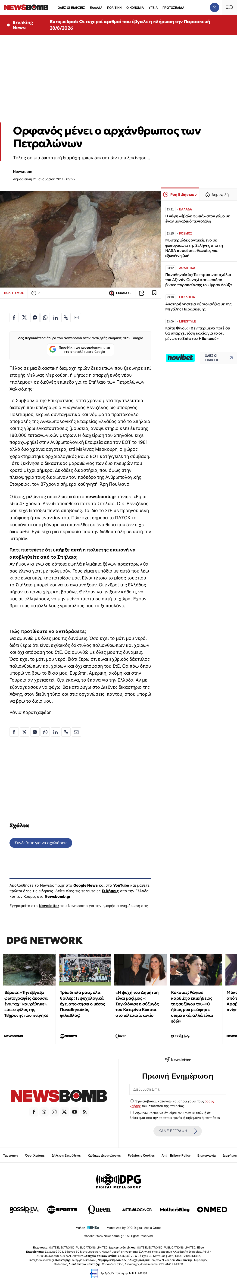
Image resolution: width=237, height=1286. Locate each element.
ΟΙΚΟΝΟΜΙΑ (135, 7)
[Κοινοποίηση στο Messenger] (35, 317)
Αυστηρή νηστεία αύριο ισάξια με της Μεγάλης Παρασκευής (198, 307)
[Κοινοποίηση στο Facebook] (14, 317)
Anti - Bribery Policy (176, 1155)
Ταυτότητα (10, 1155)
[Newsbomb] (59, 1096)
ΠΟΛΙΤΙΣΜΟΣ (14, 293)
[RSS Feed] (84, 1112)
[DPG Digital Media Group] (118, 1182)
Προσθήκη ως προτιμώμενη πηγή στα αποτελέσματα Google (84, 350)
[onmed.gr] (212, 1209)
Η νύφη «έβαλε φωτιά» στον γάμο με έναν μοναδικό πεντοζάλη (197, 219)
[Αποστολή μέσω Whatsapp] (45, 317)
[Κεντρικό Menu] (229, 7)
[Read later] (154, 293)
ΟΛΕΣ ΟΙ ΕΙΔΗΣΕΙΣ (71, 7)
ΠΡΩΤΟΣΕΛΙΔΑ (173, 7)
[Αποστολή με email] (76, 317)
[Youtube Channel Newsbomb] (74, 1112)
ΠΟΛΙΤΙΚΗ (114, 7)
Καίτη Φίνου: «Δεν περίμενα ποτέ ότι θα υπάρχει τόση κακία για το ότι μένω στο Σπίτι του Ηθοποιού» (197, 333)
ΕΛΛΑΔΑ (96, 7)
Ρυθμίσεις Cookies (141, 1155)
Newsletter (49, 905)
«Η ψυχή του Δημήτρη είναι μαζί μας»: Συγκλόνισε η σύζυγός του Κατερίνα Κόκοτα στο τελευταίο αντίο (137, 1004)
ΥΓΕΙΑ (153, 7)
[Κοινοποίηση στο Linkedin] (55, 317)
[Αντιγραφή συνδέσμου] (141, 293)
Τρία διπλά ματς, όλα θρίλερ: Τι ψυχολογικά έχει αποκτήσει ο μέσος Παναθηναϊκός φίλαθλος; (82, 1004)
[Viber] (44, 1112)
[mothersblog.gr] (175, 1209)
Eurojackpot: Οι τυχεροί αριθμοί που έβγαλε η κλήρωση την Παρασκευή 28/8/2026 (130, 25)
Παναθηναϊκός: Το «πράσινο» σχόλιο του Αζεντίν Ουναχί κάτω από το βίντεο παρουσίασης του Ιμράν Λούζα (198, 279)
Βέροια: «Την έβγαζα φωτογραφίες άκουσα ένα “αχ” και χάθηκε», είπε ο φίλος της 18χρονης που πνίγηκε (26, 1004)
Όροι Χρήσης (35, 1155)
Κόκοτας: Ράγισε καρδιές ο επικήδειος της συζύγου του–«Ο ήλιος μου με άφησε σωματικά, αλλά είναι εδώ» (192, 1007)
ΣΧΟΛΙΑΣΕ (123, 293)
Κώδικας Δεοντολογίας (104, 1155)
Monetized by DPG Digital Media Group (134, 1228)
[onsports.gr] (62, 1209)
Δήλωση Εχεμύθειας (66, 1155)
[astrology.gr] (137, 1209)
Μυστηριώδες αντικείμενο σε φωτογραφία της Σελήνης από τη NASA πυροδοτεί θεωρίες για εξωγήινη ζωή (194, 248)
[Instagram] (54, 1112)
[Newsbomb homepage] (26, 7)
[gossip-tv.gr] (25, 1209)
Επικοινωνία (206, 1155)
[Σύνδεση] (214, 7)
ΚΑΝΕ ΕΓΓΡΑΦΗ (173, 1131)
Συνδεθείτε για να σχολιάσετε (40, 842)
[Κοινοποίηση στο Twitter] (24, 317)
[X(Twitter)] (64, 1112)
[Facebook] (33, 1112)
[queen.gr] (100, 1209)
